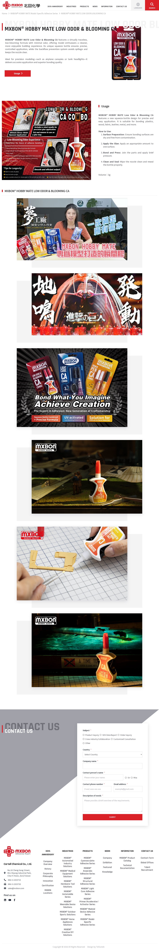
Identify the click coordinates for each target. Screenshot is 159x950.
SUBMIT (112, 817)
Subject (86, 730)
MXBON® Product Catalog (127, 859)
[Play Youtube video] (72, 229)
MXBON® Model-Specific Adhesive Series (87, 922)
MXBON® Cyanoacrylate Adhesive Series (87, 861)
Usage (17, 73)
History (47, 868)
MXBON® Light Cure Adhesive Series (87, 891)
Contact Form (147, 858)
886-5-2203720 (14, 884)
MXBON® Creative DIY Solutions (68, 932)
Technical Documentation (127, 867)
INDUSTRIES (71, 6)
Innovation (48, 881)
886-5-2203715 (14, 879)
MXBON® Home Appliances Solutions (67, 922)
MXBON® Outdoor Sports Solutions (68, 913)
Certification (48, 885)
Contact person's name (93, 772)
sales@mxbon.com (16, 888)
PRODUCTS (84, 6)
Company (107, 858)
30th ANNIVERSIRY (55, 6)
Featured (107, 867)
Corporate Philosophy (48, 875)
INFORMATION (106, 6)
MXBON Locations (47, 891)
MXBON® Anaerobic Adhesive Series (87, 871)
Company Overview (47, 863)
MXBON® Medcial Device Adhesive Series (87, 912)
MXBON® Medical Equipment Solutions (67, 874)
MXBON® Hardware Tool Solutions (68, 884)
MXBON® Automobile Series (67, 894)
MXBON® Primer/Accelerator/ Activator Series (88, 901)
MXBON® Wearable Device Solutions (67, 904)
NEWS (95, 6)
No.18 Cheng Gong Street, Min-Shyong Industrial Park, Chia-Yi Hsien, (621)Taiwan (19, 873)
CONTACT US (121, 6)
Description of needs (92, 795)
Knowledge (107, 871)
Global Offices (147, 862)
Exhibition (107, 862)
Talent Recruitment (147, 868)
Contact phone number (93, 784)
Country (86, 749)
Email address (120, 784)
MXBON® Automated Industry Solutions (67, 862)
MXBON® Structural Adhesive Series (87, 881)
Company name (89, 761)
